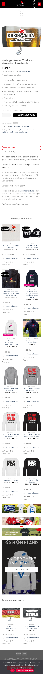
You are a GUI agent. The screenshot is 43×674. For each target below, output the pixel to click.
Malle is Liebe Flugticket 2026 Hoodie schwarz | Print (32, 294)
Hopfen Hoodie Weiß (11, 480)
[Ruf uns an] (34, 7)
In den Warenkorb (25, 115)
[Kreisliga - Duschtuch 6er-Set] (11, 232)
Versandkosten (25, 71)
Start (18, 11)
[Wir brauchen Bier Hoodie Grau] (11, 375)
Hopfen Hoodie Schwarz (32, 481)
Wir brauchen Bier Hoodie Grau (11, 389)
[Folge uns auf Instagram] (34, 1)
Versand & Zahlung (29, 658)
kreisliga (15, 132)
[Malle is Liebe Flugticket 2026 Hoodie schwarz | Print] (32, 278)
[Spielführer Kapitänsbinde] (11, 613)
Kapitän (24, 11)
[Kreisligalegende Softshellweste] (32, 328)
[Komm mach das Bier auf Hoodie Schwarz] (32, 421)
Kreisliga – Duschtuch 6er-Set (11, 246)
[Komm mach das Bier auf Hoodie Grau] (32, 375)
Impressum (9, 658)
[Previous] (1, 627)
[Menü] (4, 4)
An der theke (24, 130)
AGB (17, 658)
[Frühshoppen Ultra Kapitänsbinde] (32, 613)
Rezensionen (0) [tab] (9, 152)
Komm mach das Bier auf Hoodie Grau (32, 389)
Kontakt (35, 660)
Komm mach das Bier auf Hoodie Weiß (11, 435)
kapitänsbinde (7, 132)
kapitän (32, 130)
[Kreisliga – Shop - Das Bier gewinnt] (20, 4)
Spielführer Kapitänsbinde (11, 627)
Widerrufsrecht (11, 660)
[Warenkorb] (39, 4)
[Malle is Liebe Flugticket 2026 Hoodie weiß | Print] (11, 328)
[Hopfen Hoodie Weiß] (11, 467)
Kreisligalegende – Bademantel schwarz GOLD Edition (11, 293)
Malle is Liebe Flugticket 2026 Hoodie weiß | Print (11, 343)
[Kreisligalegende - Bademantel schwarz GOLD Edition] (11, 278)
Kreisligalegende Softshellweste (32, 342)
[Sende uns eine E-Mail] (34, 4)
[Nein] (40, 667)
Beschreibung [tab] (9, 148)
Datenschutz (25, 660)
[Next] (41, 627)
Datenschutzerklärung (25, 670)
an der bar (15, 130)
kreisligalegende (24, 132)
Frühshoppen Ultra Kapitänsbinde (32, 627)
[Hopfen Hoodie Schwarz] (32, 467)
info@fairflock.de (26, 191)
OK (12, 670)
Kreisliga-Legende (22, 126)
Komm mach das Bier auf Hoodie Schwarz (32, 435)
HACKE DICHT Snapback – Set (32, 246)
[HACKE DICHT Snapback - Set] (32, 232)
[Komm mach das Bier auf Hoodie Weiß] (11, 421)
